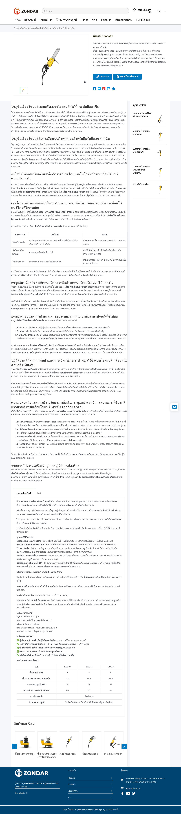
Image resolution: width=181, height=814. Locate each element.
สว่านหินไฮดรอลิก (141, 184)
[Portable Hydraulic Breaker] (160, 136)
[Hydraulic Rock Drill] (160, 189)
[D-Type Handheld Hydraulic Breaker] (160, 118)
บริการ (84, 20)
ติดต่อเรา (106, 20)
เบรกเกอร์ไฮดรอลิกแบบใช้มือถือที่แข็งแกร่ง (141, 169)
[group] (25, 747)
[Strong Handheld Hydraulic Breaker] (160, 172)
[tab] (24, 493)
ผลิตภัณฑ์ (30, 20)
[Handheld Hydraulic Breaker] (160, 154)
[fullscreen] (85, 82)
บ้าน (18, 20)
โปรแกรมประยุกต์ (66, 20)
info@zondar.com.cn (133, 788)
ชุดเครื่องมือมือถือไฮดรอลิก (43, 28)
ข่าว (94, 20)
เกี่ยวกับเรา (46, 20)
